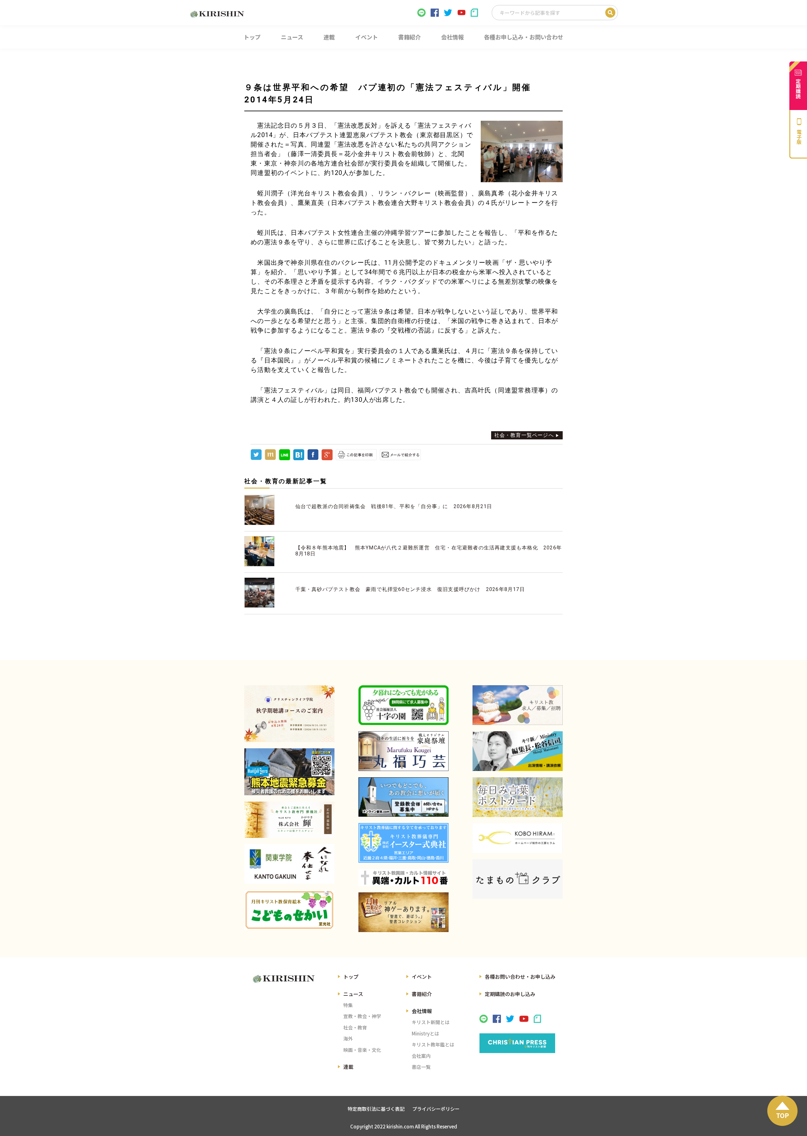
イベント (422, 976)
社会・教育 (355, 1027)
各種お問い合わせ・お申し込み (520, 976)
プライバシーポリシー (436, 1108)
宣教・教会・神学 (362, 1016)
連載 (348, 1066)
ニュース (353, 994)
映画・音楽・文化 (362, 1049)
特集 (348, 1005)
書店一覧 (421, 1067)
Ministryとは (425, 1033)
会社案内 (421, 1055)
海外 (348, 1038)
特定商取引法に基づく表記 (376, 1108)
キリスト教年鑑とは (433, 1044)
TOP (782, 1115)
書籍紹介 (422, 994)
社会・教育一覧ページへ (524, 435)
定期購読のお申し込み (510, 994)
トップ (350, 976)
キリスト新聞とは (431, 1022)
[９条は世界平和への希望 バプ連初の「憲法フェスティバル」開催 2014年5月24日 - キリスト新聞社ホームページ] (298, 458)
